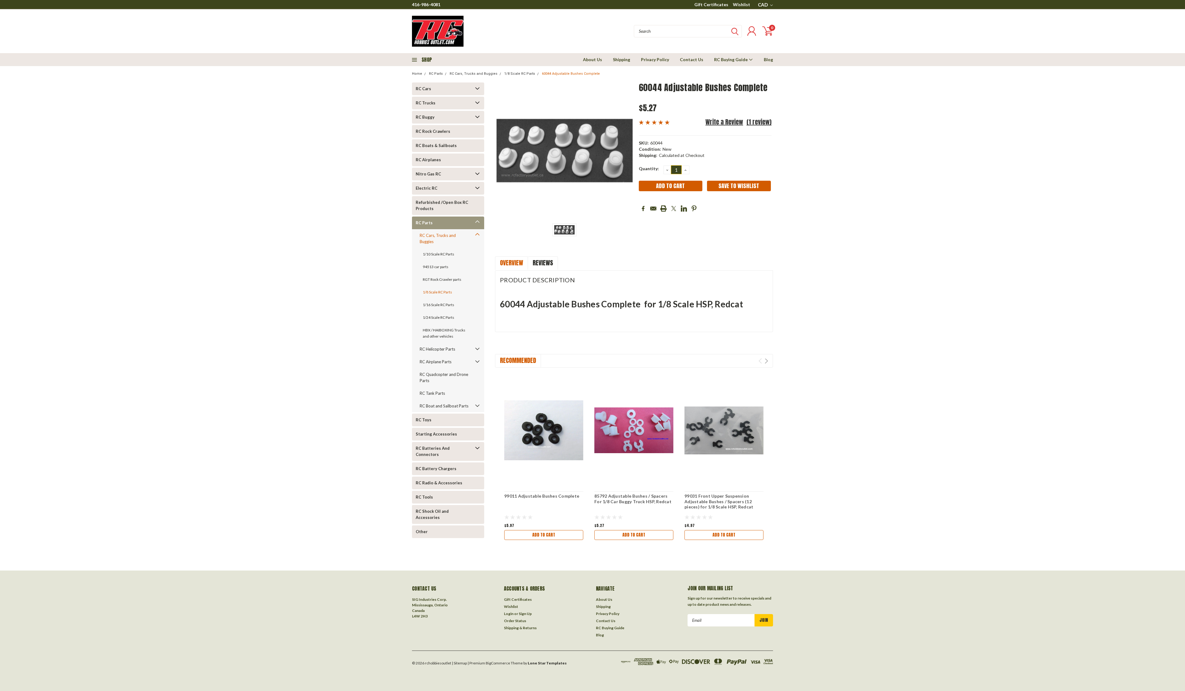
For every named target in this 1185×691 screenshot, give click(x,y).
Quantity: (649, 168)
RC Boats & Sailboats (436, 145)
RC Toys (423, 419)
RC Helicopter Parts (437, 349)
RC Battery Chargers (436, 468)
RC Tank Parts (432, 393)
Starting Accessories (436, 434)
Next (766, 361)
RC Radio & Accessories (439, 482)
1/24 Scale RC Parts (438, 317)
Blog (768, 59)
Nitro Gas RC (428, 173)
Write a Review (724, 122)
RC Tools (424, 497)
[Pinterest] (694, 208)
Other (422, 531)
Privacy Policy (655, 59)
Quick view (544, 430)
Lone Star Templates (547, 663)
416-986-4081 (426, 4)
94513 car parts (435, 266)
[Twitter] (674, 208)
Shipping (621, 59)
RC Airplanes (428, 159)
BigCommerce (498, 663)
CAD (763, 4)
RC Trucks (425, 102)
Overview (511, 263)
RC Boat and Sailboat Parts (444, 405)
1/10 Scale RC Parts (438, 254)
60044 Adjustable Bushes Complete (571, 74)
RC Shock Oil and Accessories (432, 514)
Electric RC (426, 188)
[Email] (653, 208)
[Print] (663, 208)
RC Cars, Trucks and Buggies (473, 74)
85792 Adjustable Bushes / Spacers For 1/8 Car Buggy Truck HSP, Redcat (633, 498)
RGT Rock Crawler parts (442, 279)
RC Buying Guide (731, 59)
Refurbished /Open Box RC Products (442, 205)
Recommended (518, 360)
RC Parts (436, 74)
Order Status (515, 620)
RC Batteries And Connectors (433, 451)
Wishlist (741, 4)
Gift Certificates (711, 4)
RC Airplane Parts (435, 361)
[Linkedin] (684, 208)
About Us (592, 59)
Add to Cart (543, 535)
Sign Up (525, 613)
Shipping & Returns (520, 628)
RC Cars (423, 88)
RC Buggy (425, 117)
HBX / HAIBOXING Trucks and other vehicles (444, 333)
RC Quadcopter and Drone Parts (444, 377)
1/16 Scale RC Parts (438, 304)
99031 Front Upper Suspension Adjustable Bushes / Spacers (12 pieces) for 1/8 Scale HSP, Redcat (718, 501)
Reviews (543, 263)
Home (417, 74)
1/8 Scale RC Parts (519, 74)
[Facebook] (643, 208)
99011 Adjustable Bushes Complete (541, 496)
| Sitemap (459, 663)
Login (509, 613)
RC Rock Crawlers (433, 131)
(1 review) (758, 122)
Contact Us (691, 59)
